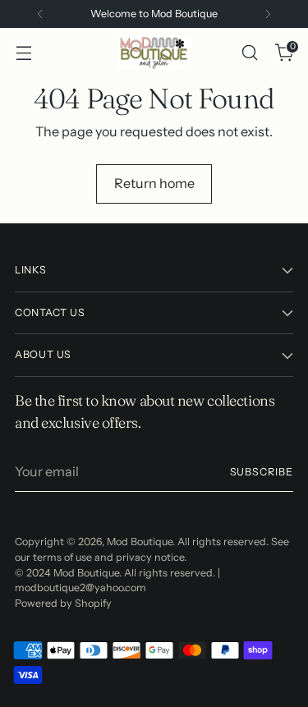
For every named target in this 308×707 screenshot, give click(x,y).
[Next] (268, 14)
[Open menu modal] (23, 53)
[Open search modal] (249, 53)
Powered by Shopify (63, 603)
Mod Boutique (139, 541)
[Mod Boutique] (154, 52)
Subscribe (261, 472)
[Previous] (40, 14)
